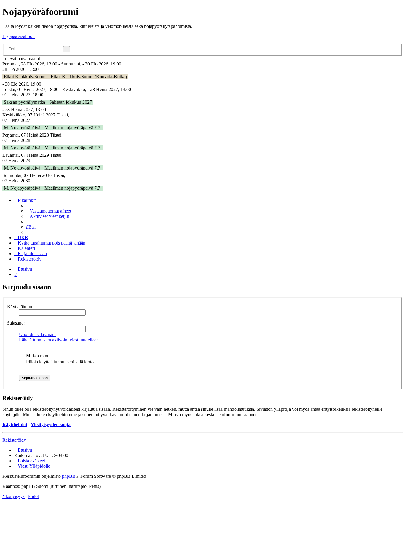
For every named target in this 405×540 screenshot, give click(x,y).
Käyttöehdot (14, 424)
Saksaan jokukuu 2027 (70, 102)
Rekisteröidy (14, 439)
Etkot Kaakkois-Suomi (26, 76)
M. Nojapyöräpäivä (23, 127)
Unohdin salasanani (37, 334)
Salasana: (16, 322)
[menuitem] (48, 210)
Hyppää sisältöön (18, 36)
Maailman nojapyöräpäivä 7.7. (72, 127)
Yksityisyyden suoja (51, 424)
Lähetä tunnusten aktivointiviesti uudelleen (59, 339)
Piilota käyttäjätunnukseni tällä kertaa (60, 361)
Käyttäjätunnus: (21, 306)
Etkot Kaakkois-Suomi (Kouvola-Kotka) (89, 76)
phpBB (69, 476)
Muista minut (38, 355)
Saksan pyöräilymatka (25, 102)
